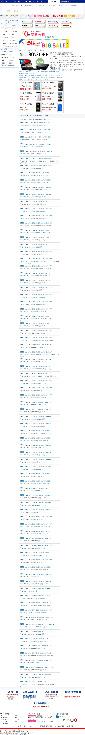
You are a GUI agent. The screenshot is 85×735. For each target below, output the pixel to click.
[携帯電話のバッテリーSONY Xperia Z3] (52, 107)
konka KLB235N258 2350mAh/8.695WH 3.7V (38, 553)
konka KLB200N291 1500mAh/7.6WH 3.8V (38, 431)
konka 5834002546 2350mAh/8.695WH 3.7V (38, 122)
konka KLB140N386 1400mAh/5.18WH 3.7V (38, 251)
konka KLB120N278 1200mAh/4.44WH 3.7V (38, 201)
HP (4, 34)
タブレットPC (51, 5)
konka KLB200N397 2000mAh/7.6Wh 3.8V (38, 467)
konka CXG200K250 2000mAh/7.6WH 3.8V (38, 130)
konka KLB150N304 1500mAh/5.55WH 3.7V (38, 302)
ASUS (14, 26)
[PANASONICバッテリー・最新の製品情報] (52, 21)
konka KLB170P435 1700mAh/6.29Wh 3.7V (38, 345)
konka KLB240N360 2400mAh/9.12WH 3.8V (38, 560)
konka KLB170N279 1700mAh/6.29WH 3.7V (38, 338)
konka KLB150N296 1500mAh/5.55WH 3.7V (38, 294)
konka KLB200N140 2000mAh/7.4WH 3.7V (38, 416)
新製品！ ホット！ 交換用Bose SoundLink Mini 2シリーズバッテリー (39, 75)
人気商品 (7, 11)
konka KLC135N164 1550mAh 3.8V (35, 682)
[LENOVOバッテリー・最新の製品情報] (65, 21)
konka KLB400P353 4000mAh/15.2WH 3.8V (38, 646)
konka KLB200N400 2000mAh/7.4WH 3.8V (38, 474)
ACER (5, 26)
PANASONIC (16, 40)
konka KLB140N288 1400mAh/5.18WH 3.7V (38, 244)
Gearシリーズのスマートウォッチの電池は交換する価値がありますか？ (40, 77)
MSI (13, 37)
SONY (5, 43)
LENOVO (5, 37)
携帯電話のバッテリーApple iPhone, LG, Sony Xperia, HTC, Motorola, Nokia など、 (40, 717)
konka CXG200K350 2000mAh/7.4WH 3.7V (38, 137)
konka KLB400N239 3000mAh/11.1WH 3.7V (38, 639)
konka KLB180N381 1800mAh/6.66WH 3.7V (38, 381)
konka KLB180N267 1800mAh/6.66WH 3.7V (38, 373)
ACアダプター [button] (16, 5)
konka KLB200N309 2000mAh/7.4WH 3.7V (38, 438)
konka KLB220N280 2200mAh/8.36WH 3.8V (38, 524)
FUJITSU (5, 32)
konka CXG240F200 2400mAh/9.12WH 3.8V (38, 144)
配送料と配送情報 (46, 726)
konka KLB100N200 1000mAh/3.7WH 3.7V (38, 173)
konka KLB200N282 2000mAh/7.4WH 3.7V (38, 424)
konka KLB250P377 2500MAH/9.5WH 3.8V (38, 588)
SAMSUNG (15, 43)
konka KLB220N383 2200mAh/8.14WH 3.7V (38, 531)
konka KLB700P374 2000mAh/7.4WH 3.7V (38, 674)
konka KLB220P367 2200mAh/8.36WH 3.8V (38, 538)
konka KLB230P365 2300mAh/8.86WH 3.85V (38, 545)
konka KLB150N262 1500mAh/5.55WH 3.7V (38, 273)
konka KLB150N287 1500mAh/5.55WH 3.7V (38, 287)
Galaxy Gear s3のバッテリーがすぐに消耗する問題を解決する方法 (39, 72)
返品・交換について (31, 726)
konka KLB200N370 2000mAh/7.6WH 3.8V (38, 459)
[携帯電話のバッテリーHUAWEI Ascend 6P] (30, 96)
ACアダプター (5, 23)
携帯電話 (41, 5)
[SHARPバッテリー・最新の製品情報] (39, 21)
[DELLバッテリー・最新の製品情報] (26, 21)
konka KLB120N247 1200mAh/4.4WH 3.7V (38, 194)
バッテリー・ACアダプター (11, 16)
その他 (16, 11)
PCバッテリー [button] (29, 5)
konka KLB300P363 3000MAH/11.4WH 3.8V (38, 610)
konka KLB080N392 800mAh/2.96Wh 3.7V (38, 165)
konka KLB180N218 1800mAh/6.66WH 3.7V (38, 366)
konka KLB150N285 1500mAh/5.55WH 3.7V (38, 280)
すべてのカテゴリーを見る (9, 21)
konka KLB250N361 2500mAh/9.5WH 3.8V (38, 574)
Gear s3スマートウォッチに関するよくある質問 (33, 79)
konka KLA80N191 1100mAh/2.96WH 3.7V (38, 158)
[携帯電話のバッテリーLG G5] (30, 107)
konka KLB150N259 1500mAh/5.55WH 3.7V (38, 266)
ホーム (8, 5)
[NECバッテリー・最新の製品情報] (39, 25)
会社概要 (70, 726)
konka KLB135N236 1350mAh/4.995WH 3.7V (38, 230)
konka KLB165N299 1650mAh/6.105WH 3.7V (38, 323)
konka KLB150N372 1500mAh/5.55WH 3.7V (38, 309)
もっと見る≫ (16, 46)
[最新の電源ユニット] (42, 16)
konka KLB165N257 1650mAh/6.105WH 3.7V (38, 316)
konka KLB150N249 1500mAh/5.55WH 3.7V (38, 259)
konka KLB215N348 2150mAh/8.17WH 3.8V (38, 517)
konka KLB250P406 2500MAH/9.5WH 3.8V (38, 596)
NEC (4, 40)
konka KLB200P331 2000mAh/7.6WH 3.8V (38, 495)
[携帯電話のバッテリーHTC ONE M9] (52, 96)
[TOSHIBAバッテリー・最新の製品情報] (65, 25)
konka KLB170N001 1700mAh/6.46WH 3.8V (38, 330)
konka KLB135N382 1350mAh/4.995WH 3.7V (38, 237)
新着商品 (73, 5)
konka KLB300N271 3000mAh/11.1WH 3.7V (38, 603)
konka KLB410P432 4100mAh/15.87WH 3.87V (39, 667)
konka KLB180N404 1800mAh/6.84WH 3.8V (38, 388)
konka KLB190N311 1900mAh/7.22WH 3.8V (38, 402)
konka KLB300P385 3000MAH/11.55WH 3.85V (39, 617)
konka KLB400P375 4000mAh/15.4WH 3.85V (38, 660)
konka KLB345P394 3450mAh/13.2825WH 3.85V (40, 624)
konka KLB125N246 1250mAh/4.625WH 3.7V (38, 223)
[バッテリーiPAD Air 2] (30, 85)
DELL (13, 29)
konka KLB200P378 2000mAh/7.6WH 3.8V (38, 502)
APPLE (5, 29)
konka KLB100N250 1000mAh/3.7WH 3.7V (38, 187)
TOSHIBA (6, 46)
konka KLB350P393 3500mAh (34, 631)
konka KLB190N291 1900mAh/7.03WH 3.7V (38, 395)
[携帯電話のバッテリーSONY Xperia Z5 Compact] (52, 85)
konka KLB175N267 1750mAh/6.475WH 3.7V (38, 352)
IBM (13, 34)
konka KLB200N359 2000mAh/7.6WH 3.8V (38, 452)
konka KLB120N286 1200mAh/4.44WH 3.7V (38, 216)
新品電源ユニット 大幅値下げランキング (62, 70)
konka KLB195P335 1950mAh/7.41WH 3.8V (38, 409)
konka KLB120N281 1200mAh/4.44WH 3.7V (38, 208)
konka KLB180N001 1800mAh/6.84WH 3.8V (38, 359)
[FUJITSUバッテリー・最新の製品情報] (52, 25)
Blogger (61, 716)
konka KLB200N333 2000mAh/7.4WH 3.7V (38, 445)
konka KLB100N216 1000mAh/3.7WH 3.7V (38, 180)
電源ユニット (63, 5)
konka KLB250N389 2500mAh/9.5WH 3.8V (38, 581)
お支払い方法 (16, 726)
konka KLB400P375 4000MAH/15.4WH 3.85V (38, 653)
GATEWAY (15, 32)
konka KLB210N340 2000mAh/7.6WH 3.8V (38, 510)
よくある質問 (59, 726)
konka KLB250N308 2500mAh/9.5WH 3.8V (38, 567)
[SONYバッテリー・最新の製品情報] (26, 25)
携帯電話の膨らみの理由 (26, 74)
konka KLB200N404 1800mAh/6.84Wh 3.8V (38, 488)
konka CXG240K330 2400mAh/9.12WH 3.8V (38, 151)
